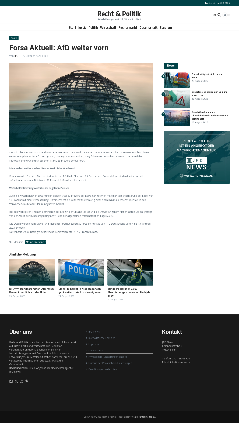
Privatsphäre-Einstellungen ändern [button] (107, 356)
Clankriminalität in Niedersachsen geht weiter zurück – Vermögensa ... (80, 290)
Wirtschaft (108, 27)
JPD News (94, 331)
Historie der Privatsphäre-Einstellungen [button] (110, 363)
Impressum (94, 344)
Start (72, 27)
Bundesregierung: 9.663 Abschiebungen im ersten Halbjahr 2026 (129, 292)
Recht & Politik (119, 13)
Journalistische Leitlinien (101, 338)
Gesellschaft (148, 27)
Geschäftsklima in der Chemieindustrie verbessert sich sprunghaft (210, 115)
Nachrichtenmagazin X (144, 416)
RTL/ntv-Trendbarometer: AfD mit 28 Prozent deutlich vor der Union (31, 290)
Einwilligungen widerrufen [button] (102, 369)
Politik (93, 27)
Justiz (82, 27)
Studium (166, 27)
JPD (16, 55)
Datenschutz (95, 350)
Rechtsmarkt (127, 27)
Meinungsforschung (35, 241)
